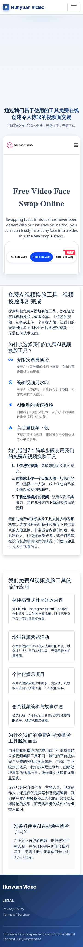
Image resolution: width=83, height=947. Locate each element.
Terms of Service (16, 914)
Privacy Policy (13, 909)
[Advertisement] (41, 59)
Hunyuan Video (28, 7)
